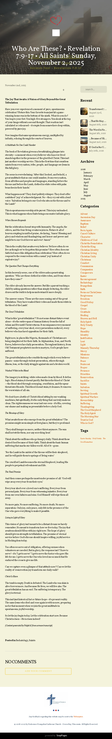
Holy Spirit (85, 322)
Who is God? (87, 423)
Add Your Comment (38, 671)
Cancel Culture (87, 233)
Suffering (85, 403)
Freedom (85, 299)
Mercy (83, 351)
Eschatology (22, 640)
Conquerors (86, 273)
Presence (85, 371)
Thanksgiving (87, 407)
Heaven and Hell (88, 318)
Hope (83, 328)
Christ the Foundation (91, 243)
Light (83, 344)
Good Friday (86, 302)
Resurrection (87, 377)
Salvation (85, 387)
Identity (84, 335)
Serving (84, 390)
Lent (82, 341)
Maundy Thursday (89, 348)
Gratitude (85, 312)
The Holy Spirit (88, 413)
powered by (56, 735)
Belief (83, 227)
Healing (84, 315)
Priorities (85, 374)
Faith (82, 289)
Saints (32, 640)
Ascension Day (87, 217)
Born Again (86, 230)
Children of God (89, 240)
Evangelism (86, 286)
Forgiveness (86, 295)
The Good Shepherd (90, 410)
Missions (85, 354)
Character (85, 237)
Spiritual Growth (89, 393)
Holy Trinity (86, 325)
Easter (83, 276)
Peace (83, 361)
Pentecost (85, 364)
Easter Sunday (85, 438)
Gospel (84, 305)
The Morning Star (89, 416)
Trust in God (86, 420)
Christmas (85, 259)
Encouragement (88, 279)
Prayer (83, 367)
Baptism (84, 224)
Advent (84, 214)
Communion (86, 266)
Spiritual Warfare (89, 397)
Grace (83, 309)
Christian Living (88, 253)
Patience (84, 357)
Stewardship (86, 400)
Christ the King (88, 246)
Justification (86, 338)
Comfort (84, 263)
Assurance (85, 220)
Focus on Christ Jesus (90, 292)
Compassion (86, 269)
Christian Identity (89, 250)
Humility (84, 331)
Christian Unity (88, 256)
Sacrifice (84, 380)
